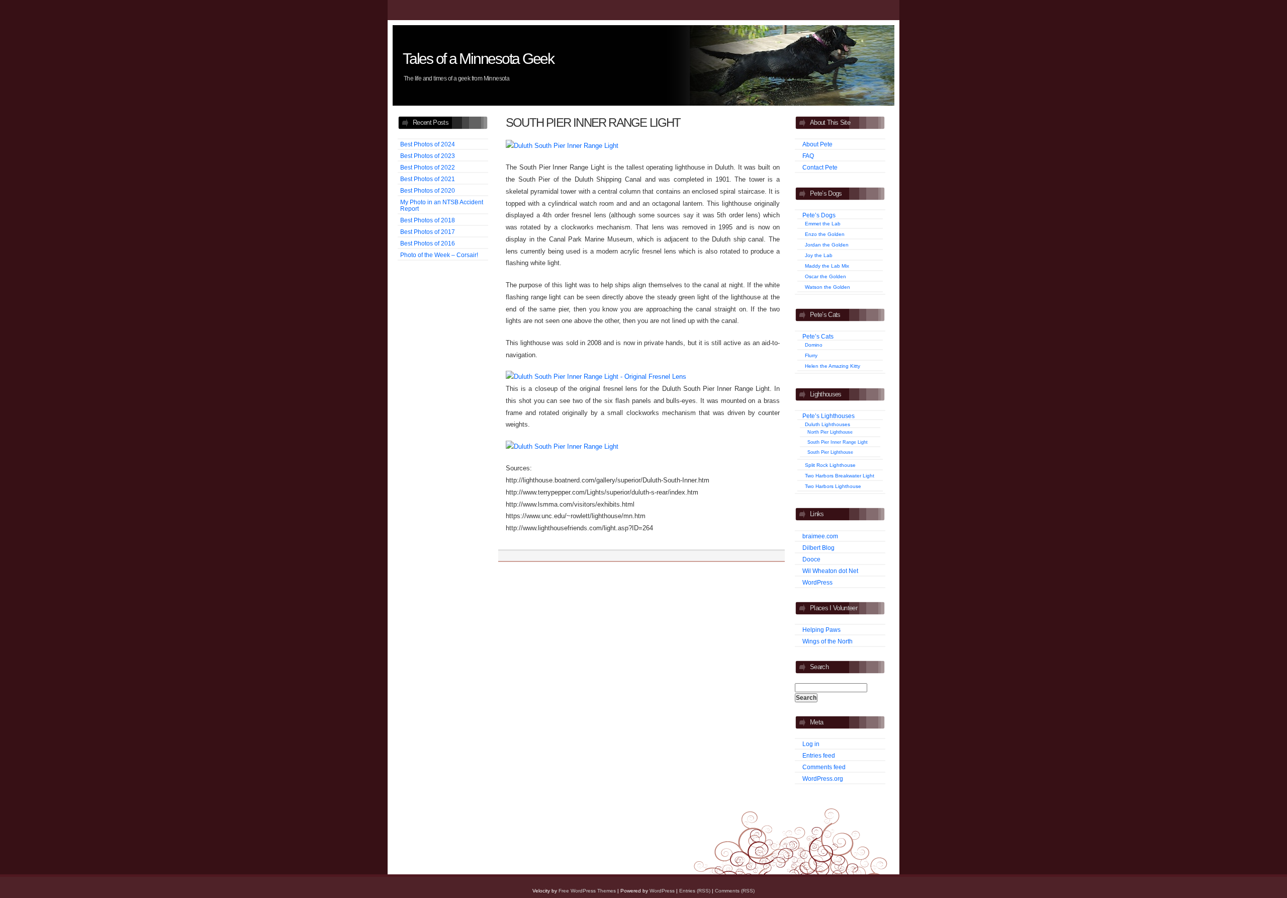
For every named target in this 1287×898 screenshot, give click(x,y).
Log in (810, 744)
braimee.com (820, 536)
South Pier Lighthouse (830, 452)
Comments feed (824, 767)
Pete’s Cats (818, 336)
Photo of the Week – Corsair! (439, 255)
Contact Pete (820, 167)
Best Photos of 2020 (427, 190)
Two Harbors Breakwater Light (839, 475)
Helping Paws (821, 629)
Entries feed (818, 755)
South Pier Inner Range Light (837, 442)
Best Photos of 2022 (427, 167)
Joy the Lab (819, 255)
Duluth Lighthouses (827, 424)
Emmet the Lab (823, 223)
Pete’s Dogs (819, 215)
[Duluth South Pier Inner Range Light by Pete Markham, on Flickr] (562, 145)
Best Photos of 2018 (427, 220)
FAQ (808, 155)
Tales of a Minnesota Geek (478, 58)
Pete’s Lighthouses (828, 416)
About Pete (817, 144)
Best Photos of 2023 (427, 155)
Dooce (811, 559)
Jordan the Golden (827, 245)
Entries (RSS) (694, 890)
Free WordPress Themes (587, 890)
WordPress (817, 582)
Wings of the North (827, 641)
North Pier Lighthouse (830, 432)
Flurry (811, 355)
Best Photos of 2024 (427, 144)
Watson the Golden (827, 287)
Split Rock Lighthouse (830, 465)
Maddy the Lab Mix (827, 266)
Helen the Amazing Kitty (832, 366)
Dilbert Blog (818, 547)
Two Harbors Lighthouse (833, 486)
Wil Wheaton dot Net (830, 570)
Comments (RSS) (735, 890)
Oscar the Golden (825, 276)
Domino (813, 345)
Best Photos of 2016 (427, 243)
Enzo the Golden (825, 234)
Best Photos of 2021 (427, 179)
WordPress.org (822, 778)
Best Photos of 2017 (427, 231)
